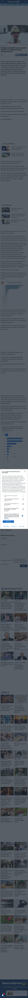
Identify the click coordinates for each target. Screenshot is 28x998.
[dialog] (14, 499)
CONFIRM (8, 521)
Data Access (14, 526)
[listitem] (14, 496)
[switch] (23, 499)
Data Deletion (6, 526)
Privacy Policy (22, 526)
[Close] (25, 471)
